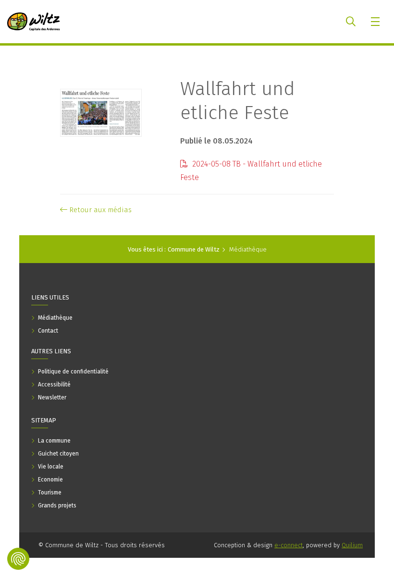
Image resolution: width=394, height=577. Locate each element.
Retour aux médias (99, 209)
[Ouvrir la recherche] (351, 21)
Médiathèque (248, 249)
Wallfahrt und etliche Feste (237, 100)
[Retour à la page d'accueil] (33, 21)
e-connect (288, 545)
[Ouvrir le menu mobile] (376, 21)
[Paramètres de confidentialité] (18, 559)
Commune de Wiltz (194, 249)
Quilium (352, 545)
